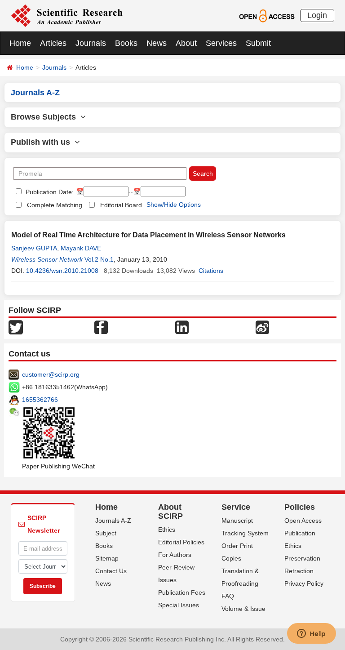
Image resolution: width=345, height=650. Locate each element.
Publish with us (43, 142)
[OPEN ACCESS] (267, 15)
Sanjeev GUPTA (34, 248)
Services (221, 43)
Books (126, 43)
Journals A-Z (113, 520)
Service (235, 507)
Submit (258, 43)
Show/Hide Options (173, 204)
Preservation (302, 558)
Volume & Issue (243, 608)
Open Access (303, 520)
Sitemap (107, 558)
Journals (90, 43)
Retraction (299, 570)
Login (317, 15)
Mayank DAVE (81, 248)
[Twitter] (16, 326)
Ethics (166, 529)
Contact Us (111, 570)
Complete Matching (54, 205)
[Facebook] (101, 326)
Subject (105, 533)
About (186, 43)
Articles (53, 43)
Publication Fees (181, 592)
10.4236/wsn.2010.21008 (62, 270)
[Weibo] (262, 326)
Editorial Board (121, 205)
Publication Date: (49, 192)
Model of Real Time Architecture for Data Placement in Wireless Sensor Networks (148, 235)
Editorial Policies (181, 542)
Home (20, 43)
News (156, 43)
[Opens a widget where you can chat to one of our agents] (311, 634)
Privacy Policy (303, 583)
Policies (299, 507)
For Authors (174, 554)
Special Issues (178, 605)
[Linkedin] (182, 326)
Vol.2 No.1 (99, 259)
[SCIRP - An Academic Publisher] (67, 15)
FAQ (227, 596)
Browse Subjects (45, 116)
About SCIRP (170, 512)
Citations (211, 270)
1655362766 (40, 399)
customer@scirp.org (51, 374)
